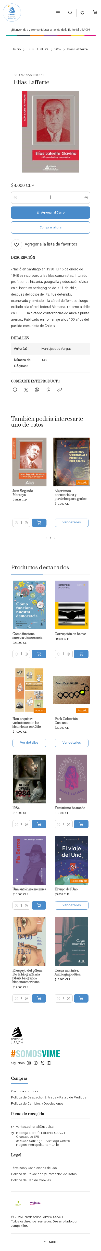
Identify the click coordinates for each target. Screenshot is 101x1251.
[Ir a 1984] (29, 779)
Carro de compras (24, 1091)
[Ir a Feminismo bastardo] (71, 779)
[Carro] (95, 12)
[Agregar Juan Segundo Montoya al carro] (39, 523)
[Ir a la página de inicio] (12, 12)
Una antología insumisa (29, 889)
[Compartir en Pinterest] (48, 390)
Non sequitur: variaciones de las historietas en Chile (27, 723)
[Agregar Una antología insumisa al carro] (39, 905)
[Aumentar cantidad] (86, 198)
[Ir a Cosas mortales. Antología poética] (71, 941)
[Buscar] (70, 12)
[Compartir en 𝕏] (26, 390)
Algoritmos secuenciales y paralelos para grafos (71, 495)
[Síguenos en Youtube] (49, 1063)
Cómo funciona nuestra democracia (27, 636)
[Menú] (58, 12)
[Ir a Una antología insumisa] (29, 860)
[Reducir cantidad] (15, 198)
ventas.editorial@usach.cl (35, 1126)
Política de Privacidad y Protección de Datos (44, 1174)
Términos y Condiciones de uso (34, 1168)
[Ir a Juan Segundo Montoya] (29, 462)
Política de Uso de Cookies (31, 1180)
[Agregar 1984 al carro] (39, 824)
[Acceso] (82, 12)
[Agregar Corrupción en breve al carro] (81, 654)
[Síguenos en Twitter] (42, 1063)
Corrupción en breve (70, 634)
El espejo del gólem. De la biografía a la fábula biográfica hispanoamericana (27, 976)
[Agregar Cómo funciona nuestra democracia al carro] (39, 654)
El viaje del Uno (66, 889)
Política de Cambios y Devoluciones (37, 1103)
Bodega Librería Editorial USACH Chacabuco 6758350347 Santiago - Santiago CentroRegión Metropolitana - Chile (43, 1139)
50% (57, 49)
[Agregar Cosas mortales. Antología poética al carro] (81, 998)
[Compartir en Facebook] (15, 390)
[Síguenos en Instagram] (28, 1063)
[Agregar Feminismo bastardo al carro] (81, 824)
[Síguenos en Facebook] (35, 1063)
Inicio (17, 49)
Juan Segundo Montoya (23, 493)
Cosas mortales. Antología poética (67, 973)
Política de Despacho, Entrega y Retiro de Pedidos (48, 1097)
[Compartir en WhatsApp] (37, 390)
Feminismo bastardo (70, 808)
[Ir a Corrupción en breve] (71, 605)
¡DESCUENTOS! (38, 49)
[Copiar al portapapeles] (59, 390)
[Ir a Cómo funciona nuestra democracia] (29, 605)
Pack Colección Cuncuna (66, 721)
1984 (16, 808)
